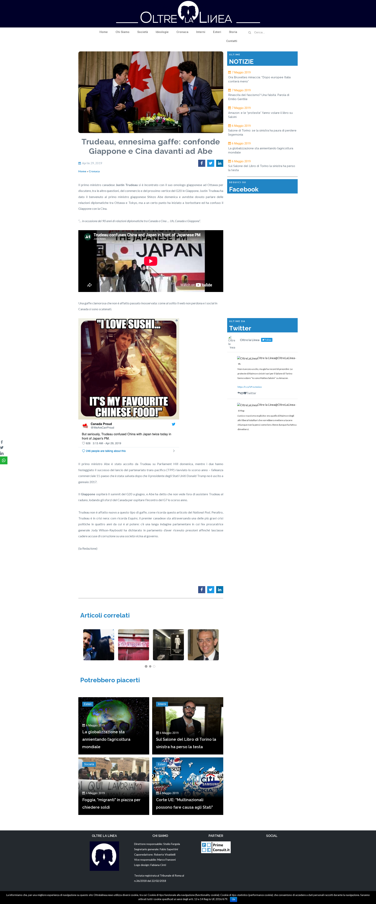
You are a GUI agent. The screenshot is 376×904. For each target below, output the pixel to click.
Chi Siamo (122, 32)
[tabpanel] (98, 644)
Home (103, 32)
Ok (233, 899)
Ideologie (162, 32)
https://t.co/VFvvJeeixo (250, 386)
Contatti (231, 41)
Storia (233, 32)
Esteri (217, 32)
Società (142, 32)
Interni (200, 32)
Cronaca (182, 32)
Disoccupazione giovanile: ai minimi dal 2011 (168, 642)
